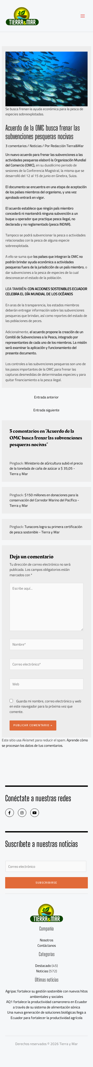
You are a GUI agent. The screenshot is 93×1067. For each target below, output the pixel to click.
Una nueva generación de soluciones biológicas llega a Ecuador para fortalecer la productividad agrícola (46, 1015)
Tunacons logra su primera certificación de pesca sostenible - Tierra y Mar (46, 529)
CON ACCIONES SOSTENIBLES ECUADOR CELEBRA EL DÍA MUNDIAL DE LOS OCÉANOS (46, 291)
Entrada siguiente (46, 410)
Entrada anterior (46, 397)
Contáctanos (46, 945)
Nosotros (46, 940)
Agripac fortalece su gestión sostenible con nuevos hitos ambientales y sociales (46, 994)
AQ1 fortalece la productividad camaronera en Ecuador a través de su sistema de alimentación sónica (46, 1004)
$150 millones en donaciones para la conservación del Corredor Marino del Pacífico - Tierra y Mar (44, 500)
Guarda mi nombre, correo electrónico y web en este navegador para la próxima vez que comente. (45, 706)
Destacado (43, 965)
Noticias (36, 145)
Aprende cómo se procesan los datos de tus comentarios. (45, 743)
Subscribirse (46, 882)
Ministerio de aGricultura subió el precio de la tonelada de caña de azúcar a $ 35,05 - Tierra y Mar (46, 468)
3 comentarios (16, 145)
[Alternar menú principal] (83, 16)
